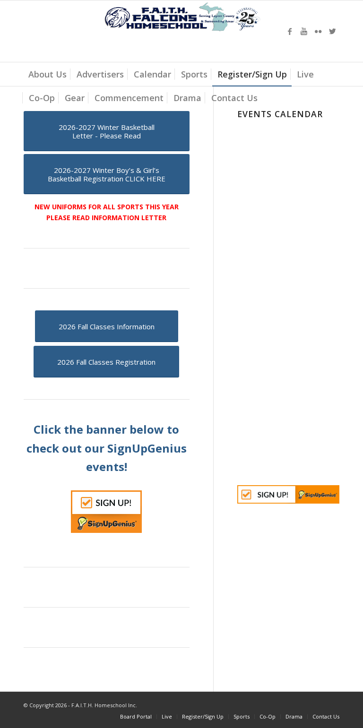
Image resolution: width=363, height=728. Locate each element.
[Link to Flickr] (318, 31)
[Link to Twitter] (332, 31)
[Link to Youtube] (304, 31)
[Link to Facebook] (290, 31)
